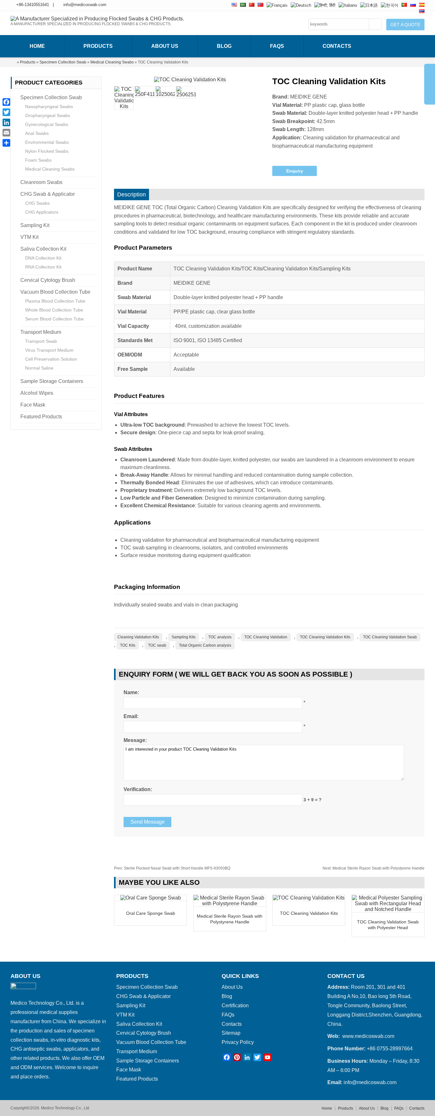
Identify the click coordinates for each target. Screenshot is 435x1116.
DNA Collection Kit (43, 258)
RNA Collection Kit (43, 266)
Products (98, 46)
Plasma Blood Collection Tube (55, 301)
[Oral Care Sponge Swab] (150, 897)
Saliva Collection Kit (43, 249)
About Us (164, 46)
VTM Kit (29, 237)
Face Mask (32, 404)
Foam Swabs (38, 160)
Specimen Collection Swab (62, 62)
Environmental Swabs (47, 142)
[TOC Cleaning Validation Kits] (309, 897)
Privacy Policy (238, 1042)
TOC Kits (127, 645)
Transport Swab (41, 341)
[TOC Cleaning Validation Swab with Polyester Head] (388, 909)
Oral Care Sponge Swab (150, 913)
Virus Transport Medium (49, 350)
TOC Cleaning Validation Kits (325, 637)
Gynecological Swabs (46, 124)
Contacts (337, 46)
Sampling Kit (34, 225)
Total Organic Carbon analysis (205, 645)
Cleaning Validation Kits (138, 637)
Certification (235, 1005)
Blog (224, 46)
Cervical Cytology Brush (47, 280)
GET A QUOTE (405, 24)
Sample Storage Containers (51, 381)
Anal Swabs (37, 133)
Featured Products (41, 416)
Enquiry (294, 170)
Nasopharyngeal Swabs (49, 106)
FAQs (277, 46)
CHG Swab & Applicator (47, 194)
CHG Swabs (37, 203)
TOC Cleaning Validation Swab (390, 637)
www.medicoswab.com (368, 1036)
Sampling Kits (184, 637)
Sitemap (231, 1033)
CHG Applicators (41, 212)
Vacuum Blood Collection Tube (55, 292)
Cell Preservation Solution (51, 359)
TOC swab (157, 645)
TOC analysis (220, 637)
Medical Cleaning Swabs (112, 62)
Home (37, 46)
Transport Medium (40, 332)
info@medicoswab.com (84, 4)
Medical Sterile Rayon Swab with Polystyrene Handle (373, 868)
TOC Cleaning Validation (265, 637)
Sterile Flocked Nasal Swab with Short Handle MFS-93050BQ (172, 868)
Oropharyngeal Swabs (47, 115)
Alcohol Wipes (36, 393)
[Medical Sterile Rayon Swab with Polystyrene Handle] (230, 903)
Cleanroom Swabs (41, 182)
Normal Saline (39, 368)
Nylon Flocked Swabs (46, 151)
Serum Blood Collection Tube (54, 318)
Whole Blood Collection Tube (54, 309)
